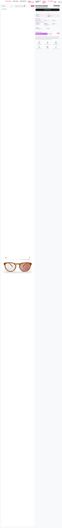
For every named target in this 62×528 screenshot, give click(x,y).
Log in (55, 2)
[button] (47, 10)
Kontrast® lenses (38, 2)
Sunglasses (15, 1)
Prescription (23, 1)
